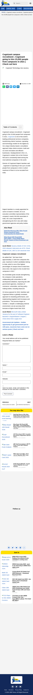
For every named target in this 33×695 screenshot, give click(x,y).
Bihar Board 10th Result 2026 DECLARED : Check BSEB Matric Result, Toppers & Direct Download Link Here (22, 426)
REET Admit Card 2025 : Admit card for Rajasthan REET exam (21, 454)
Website (5, 379)
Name (4, 365)
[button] (3, 86)
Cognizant (11, 137)
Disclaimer (11, 689)
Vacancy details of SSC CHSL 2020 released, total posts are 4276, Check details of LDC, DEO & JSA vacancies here (16, 248)
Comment (6, 344)
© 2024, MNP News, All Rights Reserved (16, 692)
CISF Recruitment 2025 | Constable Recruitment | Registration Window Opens (22, 435)
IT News (19, 8)
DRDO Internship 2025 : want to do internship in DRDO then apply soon (21, 565)
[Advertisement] (16, 33)
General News (10, 8)
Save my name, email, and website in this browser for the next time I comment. (15, 388)
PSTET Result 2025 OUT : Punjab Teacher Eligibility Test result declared (21, 465)
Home (2, 8)
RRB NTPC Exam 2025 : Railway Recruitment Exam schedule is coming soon (20, 558)
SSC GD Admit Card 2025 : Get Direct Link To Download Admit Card (21, 581)
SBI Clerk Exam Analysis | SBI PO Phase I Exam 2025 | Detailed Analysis (21, 445)
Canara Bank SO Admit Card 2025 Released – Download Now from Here (21, 573)
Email (4, 372)
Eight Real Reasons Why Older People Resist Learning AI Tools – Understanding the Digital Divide (15, 232)
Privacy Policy (18, 689)
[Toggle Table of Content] (19, 127)
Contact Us (26, 689)
